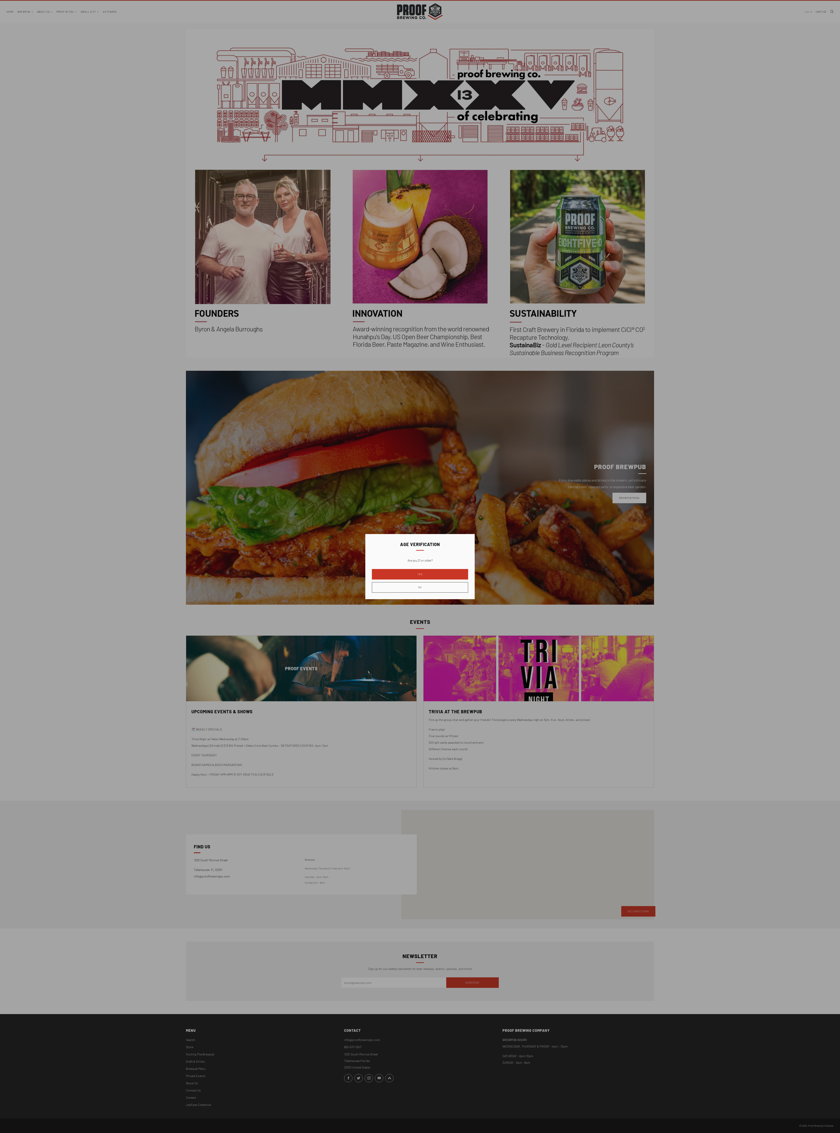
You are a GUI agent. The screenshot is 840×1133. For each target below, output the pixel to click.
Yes (420, 574)
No (420, 587)
